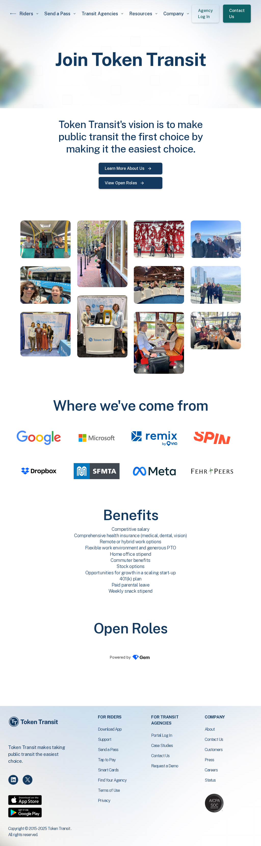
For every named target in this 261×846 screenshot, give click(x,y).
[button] (28, 13)
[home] (13, 13)
